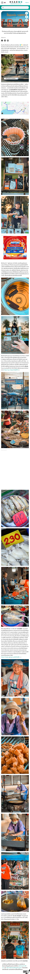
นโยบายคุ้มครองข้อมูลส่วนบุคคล (14, 968)
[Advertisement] (15, 471)
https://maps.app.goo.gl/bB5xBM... (10, 657)
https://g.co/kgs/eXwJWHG (11, 370)
